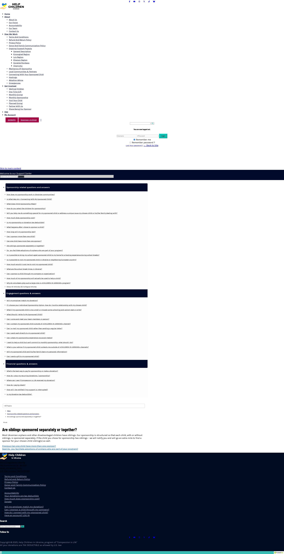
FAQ (6, 112)
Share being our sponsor (20, 109)
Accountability (15, 25)
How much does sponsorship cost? (22, 498)
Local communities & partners (23, 71)
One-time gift (15, 92)
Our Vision (13, 22)
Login (163, 136)
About (7, 17)
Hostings (13, 77)
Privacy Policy (15, 43)
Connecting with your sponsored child (26, 74)
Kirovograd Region (21, 54)
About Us (13, 20)
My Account (10, 115)
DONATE (12, 120)
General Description (22, 51)
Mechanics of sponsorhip (20, 69)
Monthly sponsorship (18, 97)
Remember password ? (143, 142)
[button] (77, 187)
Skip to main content (10, 168)
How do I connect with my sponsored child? (26, 512)
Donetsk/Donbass (21, 63)
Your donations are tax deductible (21, 496)
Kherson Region (20, 60)
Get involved (10, 86)
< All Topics (8, 406)
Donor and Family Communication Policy (27, 45)
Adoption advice (16, 80)
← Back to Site (151, 145)
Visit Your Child (15, 100)
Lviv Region (18, 57)
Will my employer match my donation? (24, 506)
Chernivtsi (18, 66)
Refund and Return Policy (20, 40)
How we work (11, 34)
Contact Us (14, 31)
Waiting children (16, 89)
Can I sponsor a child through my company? (26, 509)
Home (7, 14)
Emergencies (15, 83)
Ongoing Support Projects (20, 48)
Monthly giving (16, 94)
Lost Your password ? (134, 145)
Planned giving (16, 103)
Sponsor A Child (29, 120)
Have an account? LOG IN (17, 515)
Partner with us (16, 106)
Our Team (13, 28)
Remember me (143, 139)
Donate (8, 501)
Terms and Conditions (19, 37)
